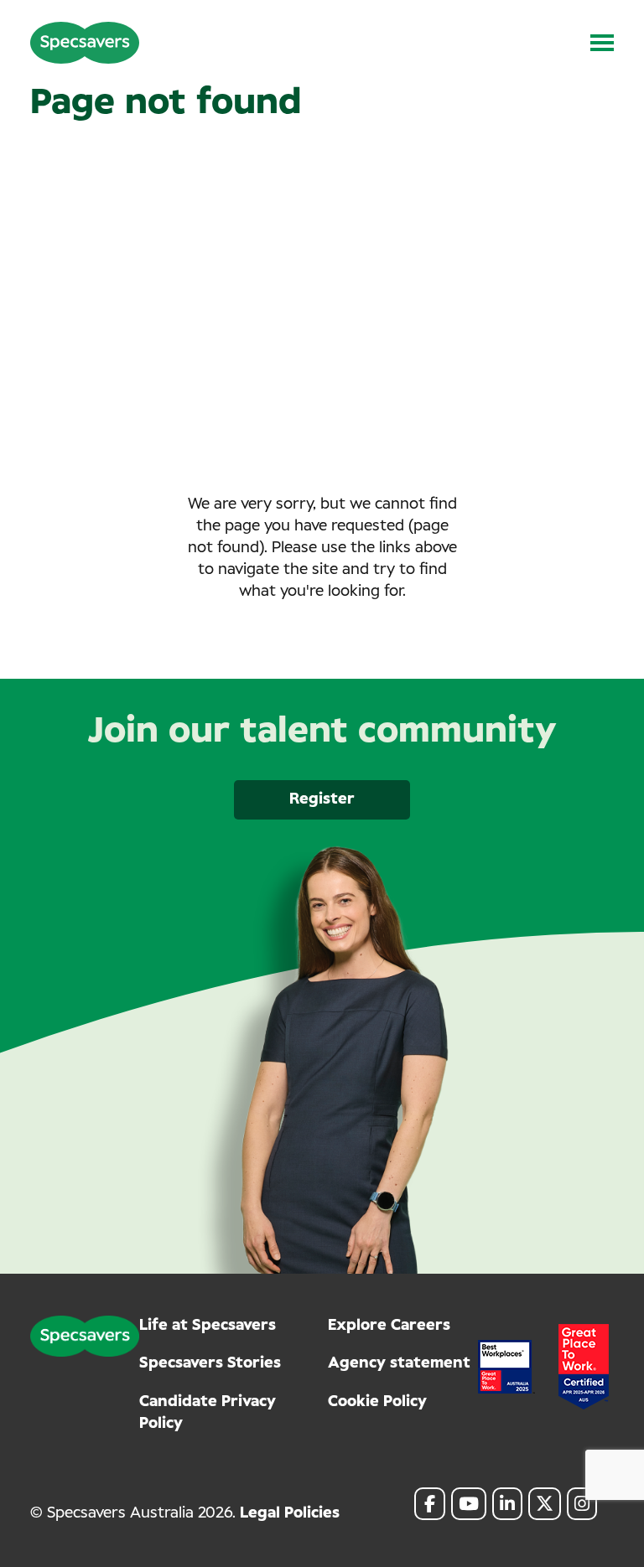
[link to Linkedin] (507, 1503)
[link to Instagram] (582, 1503)
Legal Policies (290, 1513)
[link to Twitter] (544, 1503)
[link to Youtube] (468, 1503)
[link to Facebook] (429, 1503)
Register (322, 799)
